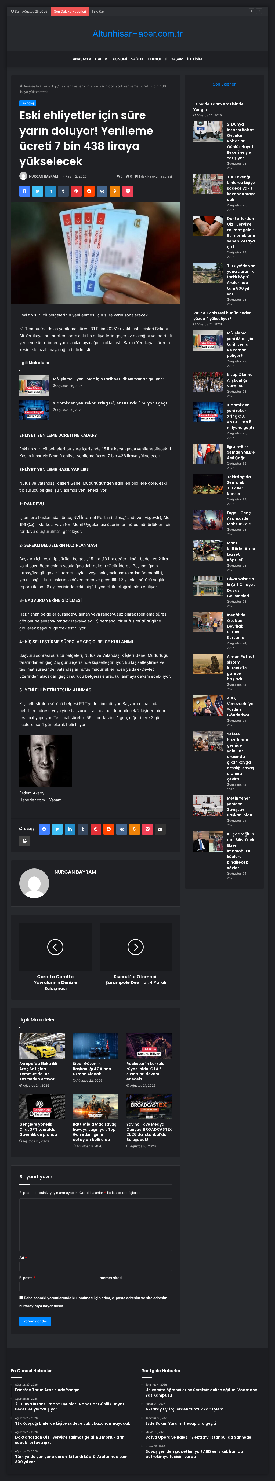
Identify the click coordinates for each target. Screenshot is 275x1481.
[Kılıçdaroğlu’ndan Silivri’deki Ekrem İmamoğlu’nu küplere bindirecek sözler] (208, 841)
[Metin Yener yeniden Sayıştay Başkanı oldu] (208, 805)
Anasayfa (82, 59)
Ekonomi (119, 59)
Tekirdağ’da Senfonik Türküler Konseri (239, 485)
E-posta (27, 1278)
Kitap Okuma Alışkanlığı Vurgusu (240, 380)
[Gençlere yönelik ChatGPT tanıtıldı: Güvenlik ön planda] (42, 1106)
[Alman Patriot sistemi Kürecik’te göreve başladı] (208, 664)
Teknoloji (157, 59)
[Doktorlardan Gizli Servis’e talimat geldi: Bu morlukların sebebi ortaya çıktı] (208, 226)
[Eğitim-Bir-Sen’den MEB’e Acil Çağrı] (208, 454)
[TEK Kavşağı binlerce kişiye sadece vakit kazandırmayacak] (208, 184)
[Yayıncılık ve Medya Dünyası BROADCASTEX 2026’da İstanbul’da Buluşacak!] (149, 1106)
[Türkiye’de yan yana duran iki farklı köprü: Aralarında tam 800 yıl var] (208, 273)
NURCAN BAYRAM (43, 176)
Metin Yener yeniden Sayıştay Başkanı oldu (239, 806)
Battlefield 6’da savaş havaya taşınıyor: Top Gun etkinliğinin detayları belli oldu (94, 1132)
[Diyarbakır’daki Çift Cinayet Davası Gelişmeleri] (208, 586)
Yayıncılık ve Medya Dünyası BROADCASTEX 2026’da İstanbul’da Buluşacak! (149, 1132)
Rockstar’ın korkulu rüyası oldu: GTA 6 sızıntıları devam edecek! (145, 1071)
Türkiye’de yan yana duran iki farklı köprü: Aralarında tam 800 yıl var (241, 280)
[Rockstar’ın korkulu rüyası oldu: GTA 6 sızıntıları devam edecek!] (149, 1046)
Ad (23, 1257)
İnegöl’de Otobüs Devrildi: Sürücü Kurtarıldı (236, 626)
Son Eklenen (225, 84)
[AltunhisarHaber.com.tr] (137, 33)
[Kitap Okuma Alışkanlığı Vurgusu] (208, 382)
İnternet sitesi (110, 1278)
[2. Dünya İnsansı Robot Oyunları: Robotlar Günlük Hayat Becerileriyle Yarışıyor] (208, 131)
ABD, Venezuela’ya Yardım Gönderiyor (240, 706)
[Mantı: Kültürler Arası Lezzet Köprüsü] (208, 550)
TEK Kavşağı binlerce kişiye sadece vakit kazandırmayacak (139, 11)
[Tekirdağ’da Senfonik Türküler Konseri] (208, 484)
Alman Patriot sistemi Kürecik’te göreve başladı (241, 668)
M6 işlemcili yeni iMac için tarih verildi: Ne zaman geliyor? (108, 379)
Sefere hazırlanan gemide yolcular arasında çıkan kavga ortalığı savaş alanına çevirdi (240, 756)
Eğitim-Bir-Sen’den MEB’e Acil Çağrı (241, 452)
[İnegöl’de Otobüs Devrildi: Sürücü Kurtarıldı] (208, 622)
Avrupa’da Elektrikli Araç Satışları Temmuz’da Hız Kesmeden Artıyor (38, 1071)
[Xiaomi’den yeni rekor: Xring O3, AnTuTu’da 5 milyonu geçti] (34, 410)
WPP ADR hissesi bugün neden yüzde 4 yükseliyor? (222, 315)
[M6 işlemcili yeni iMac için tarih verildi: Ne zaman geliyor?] (34, 385)
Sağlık (137, 59)
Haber (101, 59)
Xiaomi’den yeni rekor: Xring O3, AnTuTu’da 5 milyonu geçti (110, 403)
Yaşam (177, 59)
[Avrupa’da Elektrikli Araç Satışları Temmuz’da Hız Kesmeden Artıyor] (42, 1046)
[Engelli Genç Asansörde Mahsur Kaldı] (208, 520)
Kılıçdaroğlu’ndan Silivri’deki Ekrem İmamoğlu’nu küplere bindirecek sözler (241, 851)
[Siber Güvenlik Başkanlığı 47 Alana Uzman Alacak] (95, 1046)
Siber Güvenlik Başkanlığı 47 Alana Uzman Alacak (92, 1069)
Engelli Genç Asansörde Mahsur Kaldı (239, 518)
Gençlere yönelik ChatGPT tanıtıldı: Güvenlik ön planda (38, 1129)
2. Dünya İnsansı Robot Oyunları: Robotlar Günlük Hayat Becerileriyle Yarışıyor (240, 141)
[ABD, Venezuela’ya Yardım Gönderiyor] (208, 705)
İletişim (194, 59)
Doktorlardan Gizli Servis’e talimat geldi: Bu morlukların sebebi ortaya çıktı (241, 232)
